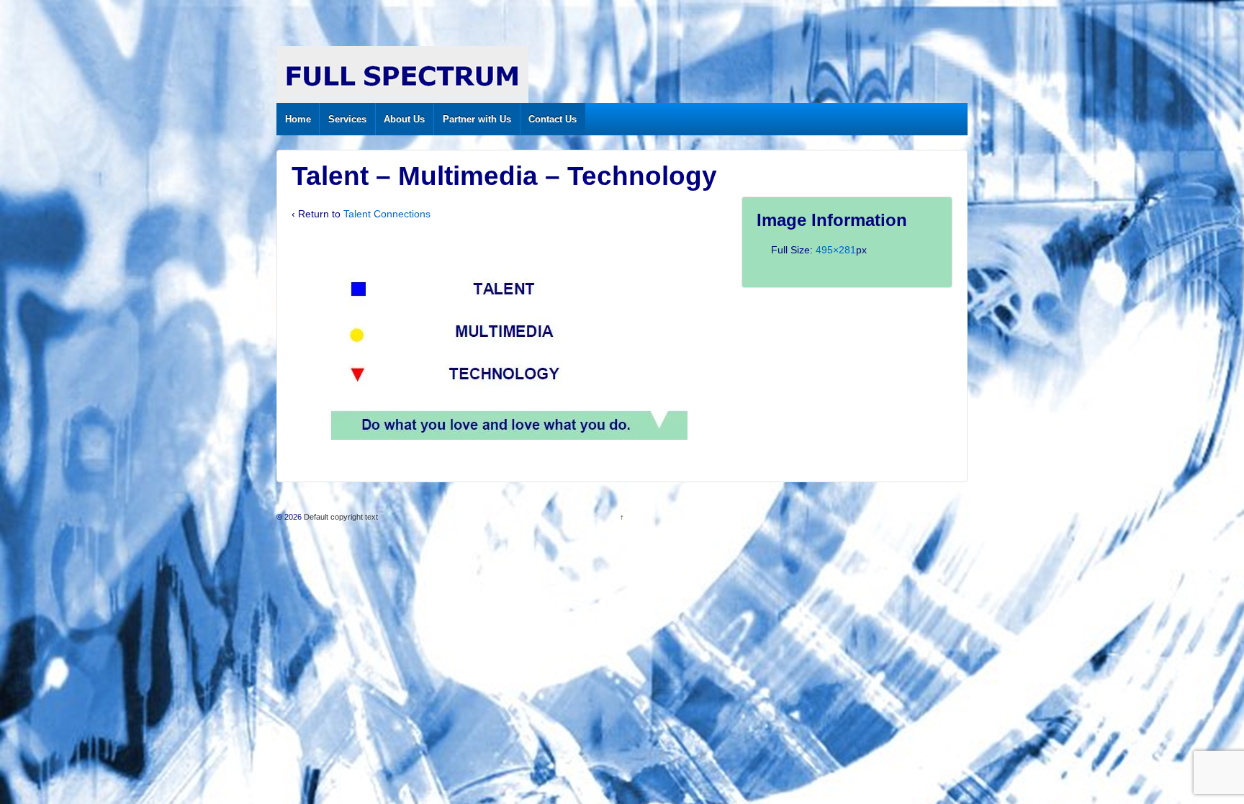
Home (298, 119)
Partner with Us (477, 119)
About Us (404, 119)
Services (347, 119)
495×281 (836, 250)
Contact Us (552, 119)
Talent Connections (387, 214)
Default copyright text (340, 516)
